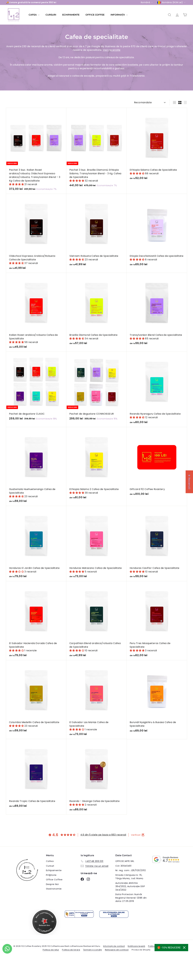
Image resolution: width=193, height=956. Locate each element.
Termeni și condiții (92, 949)
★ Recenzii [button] (189, 481)
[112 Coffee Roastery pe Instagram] (88, 879)
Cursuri (51, 14)
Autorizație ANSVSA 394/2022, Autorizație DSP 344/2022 (130, 886)
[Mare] (174, 103)
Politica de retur (51, 949)
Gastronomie (54, 888)
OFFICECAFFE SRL (124, 861)
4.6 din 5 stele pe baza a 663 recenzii (103, 834)
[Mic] (180, 103)
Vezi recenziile (111, 50)
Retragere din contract (117, 949)
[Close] (184, 947)
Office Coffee (54, 879)
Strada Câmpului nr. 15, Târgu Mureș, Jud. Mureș (129, 876)
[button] (16, 184)
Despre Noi (52, 884)
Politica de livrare (71, 949)
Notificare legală (136, 946)
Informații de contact (114, 946)
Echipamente (70, 14)
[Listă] (185, 103)
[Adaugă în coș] (65, 116)
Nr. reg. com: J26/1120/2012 (130, 870)
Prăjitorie (51, 875)
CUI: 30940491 (123, 865)
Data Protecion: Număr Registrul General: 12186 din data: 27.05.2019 (131, 898)
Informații (118, 14)
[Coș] (185, 14)
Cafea (33, 14)
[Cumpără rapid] (65, 110)
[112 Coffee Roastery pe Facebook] (82, 879)
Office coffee (94, 14)
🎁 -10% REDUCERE (169, 947)
